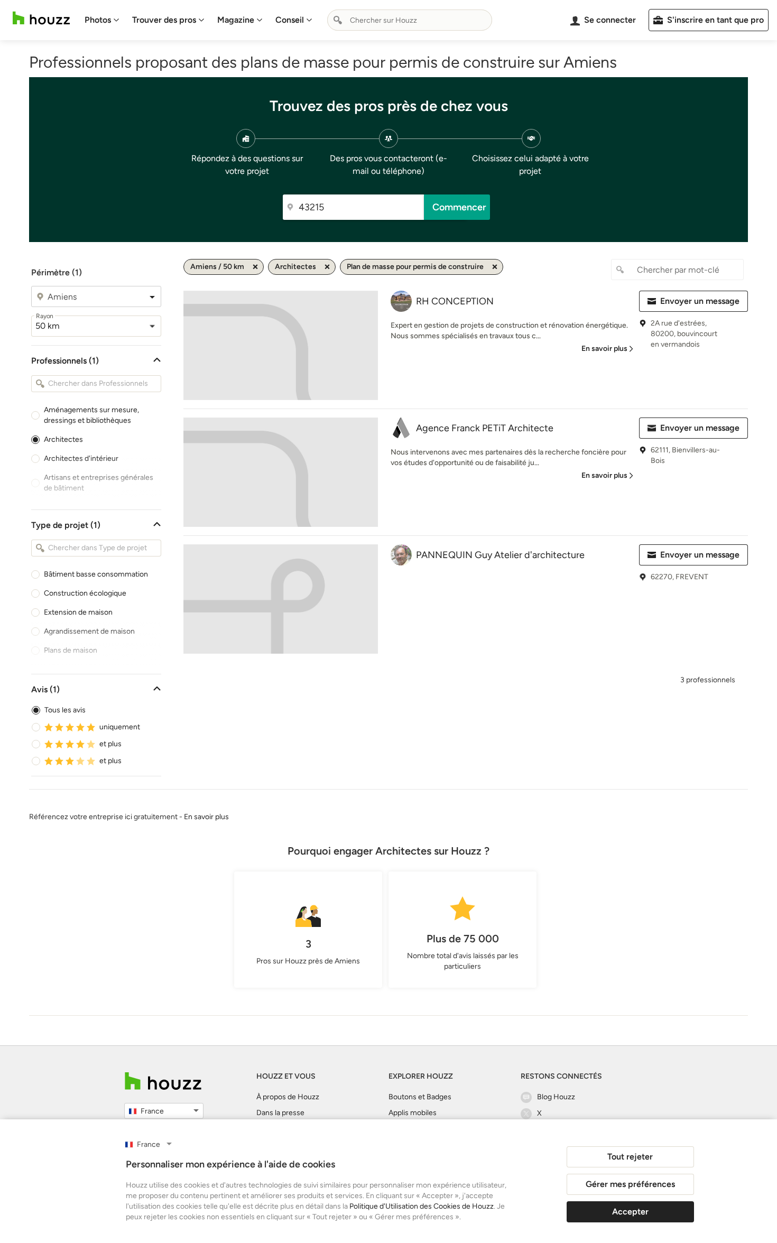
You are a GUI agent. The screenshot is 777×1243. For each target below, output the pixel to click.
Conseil (289, 20)
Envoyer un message (699, 301)
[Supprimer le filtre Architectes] (327, 267)
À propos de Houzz (287, 1096)
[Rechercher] (337, 20)
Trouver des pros (164, 20)
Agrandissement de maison (89, 631)
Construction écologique (85, 593)
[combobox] (409, 20)
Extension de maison (78, 612)
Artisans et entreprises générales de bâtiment (98, 483)
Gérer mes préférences (630, 1184)
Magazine (235, 20)
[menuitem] (102, 20)
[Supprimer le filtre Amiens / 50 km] (255, 267)
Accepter (630, 1212)
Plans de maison (70, 650)
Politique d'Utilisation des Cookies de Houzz (421, 1206)
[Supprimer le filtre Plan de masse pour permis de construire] (495, 267)
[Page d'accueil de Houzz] (163, 1081)
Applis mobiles (412, 1112)
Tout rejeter (630, 1157)
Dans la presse (280, 1112)
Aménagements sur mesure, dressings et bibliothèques (91, 415)
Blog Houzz (556, 1096)
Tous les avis (65, 710)
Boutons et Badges (419, 1096)
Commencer (459, 207)
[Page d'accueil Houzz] (41, 18)
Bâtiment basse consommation (96, 574)
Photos (98, 20)
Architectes (63, 439)
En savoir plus (206, 816)
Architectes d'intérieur (81, 458)
